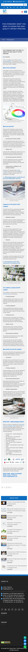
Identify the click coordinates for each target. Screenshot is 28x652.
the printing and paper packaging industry (13, 425)
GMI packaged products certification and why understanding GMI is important (14, 177)
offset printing (6, 294)
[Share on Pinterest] (9, 487)
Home (3, 39)
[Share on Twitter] (4, 487)
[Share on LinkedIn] (6, 487)
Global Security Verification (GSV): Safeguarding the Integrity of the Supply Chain (16, 545)
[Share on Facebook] (2, 487)
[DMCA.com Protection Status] (5, 642)
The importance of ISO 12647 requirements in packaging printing (11, 262)
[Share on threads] (11, 487)
